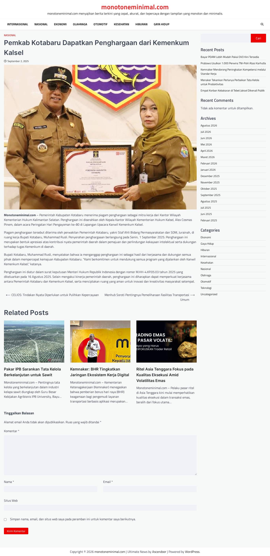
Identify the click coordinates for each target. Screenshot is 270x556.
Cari (258, 38)
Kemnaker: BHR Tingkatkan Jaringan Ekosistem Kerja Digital (99, 372)
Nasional (41, 24)
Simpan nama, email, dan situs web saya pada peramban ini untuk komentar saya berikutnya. (73, 519)
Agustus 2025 (209, 201)
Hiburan (141, 24)
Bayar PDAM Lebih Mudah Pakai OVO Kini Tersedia (230, 57)
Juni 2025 (206, 214)
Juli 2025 (206, 207)
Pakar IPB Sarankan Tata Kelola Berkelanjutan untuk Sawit (32, 372)
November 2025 (210, 182)
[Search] (262, 24)
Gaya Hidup (161, 24)
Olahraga (80, 24)
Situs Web (11, 500)
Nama (9, 481)
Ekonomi (60, 24)
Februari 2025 (209, 220)
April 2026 (207, 150)
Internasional (17, 24)
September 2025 (210, 195)
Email (108, 481)
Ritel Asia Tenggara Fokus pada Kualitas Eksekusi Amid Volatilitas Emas (165, 375)
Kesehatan (121, 24)
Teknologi (206, 288)
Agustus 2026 (209, 125)
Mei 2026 (206, 144)
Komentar (11, 431)
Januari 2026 (208, 169)
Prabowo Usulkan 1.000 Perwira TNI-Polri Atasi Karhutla (233, 63)
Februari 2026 (209, 163)
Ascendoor (159, 551)
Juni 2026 (206, 138)
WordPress (192, 551)
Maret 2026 (208, 157)
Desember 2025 (210, 176)
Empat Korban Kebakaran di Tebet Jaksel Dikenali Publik (233, 90)
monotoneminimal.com (135, 7)
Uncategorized (209, 294)
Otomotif (100, 24)
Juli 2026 (206, 131)
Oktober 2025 (209, 188)
